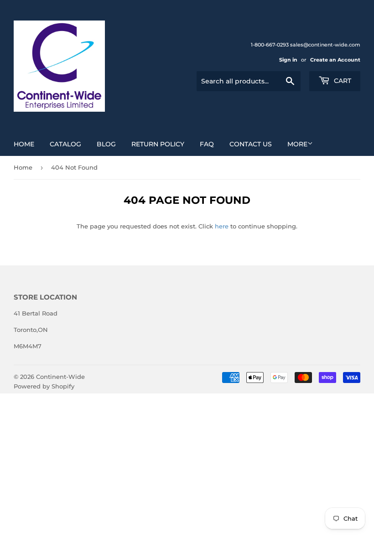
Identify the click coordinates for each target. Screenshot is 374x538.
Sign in (288, 60)
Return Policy (157, 144)
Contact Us (250, 144)
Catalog (65, 144)
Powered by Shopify (44, 386)
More (297, 144)
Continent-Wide (60, 376)
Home (24, 144)
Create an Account (335, 60)
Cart (341, 81)
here (222, 226)
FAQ (207, 144)
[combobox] (249, 81)
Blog (106, 144)
